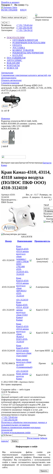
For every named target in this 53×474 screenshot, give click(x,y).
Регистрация (33, 438)
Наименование (24, 241)
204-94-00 (24, 28)
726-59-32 (24, 30)
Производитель (42, 241)
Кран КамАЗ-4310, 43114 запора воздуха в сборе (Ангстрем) (23, 350)
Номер (8, 241)
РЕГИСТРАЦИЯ (9, 10)
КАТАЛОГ (17, 55)
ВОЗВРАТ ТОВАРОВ (23, 50)
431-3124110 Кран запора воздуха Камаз (22, 375)
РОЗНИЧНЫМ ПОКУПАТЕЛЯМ (28, 42)
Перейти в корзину (10, 2)
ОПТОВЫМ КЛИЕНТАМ (25, 40)
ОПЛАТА (17, 45)
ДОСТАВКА (18, 48)
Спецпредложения (10, 83)
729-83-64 (24, 25)
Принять (43, 471)
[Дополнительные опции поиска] (43, 17)
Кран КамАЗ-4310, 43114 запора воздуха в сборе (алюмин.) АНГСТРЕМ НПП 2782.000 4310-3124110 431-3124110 (22, 260)
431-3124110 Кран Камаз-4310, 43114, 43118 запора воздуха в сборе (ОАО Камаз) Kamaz (22, 310)
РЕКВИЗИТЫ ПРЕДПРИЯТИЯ (28, 53)
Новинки (5, 118)
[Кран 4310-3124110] (22, 231)
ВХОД (23, 10)
